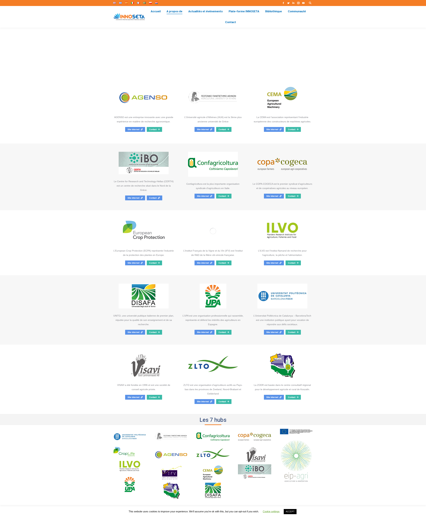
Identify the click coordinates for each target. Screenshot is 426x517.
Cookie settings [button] (271, 511)
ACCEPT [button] (290, 511)
